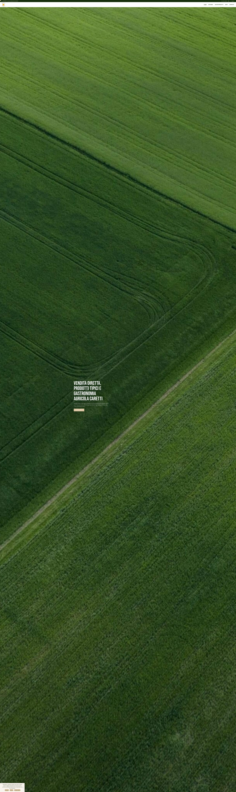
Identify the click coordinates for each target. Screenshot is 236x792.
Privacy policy (17, 790)
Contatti (231, 4)
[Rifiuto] (23, 787)
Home (205, 4)
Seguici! (232, 1)
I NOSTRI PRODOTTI (79, 410)
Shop (226, 4)
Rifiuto (11, 790)
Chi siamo (210, 4)
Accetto (6, 790)
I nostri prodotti (219, 4)
